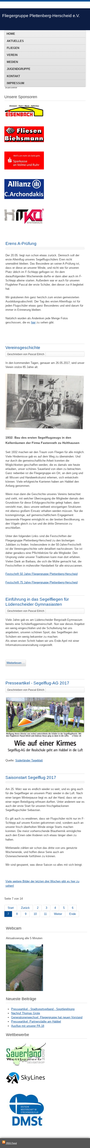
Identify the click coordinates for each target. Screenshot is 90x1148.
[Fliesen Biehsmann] (24, 141)
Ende (72, 914)
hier (33, 322)
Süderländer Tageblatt (29, 760)
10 (35, 914)
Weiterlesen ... (16, 663)
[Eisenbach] (24, 115)
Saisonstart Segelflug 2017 (30, 777)
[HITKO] (24, 223)
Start (11, 907)
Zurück (25, 907)
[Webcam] (24, 990)
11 (45, 914)
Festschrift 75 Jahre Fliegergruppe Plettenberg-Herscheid (41, 582)
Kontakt (13, 76)
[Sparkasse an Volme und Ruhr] (24, 168)
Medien (12, 62)
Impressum (15, 83)
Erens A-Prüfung (20, 243)
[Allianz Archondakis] (24, 198)
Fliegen (13, 48)
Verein (12, 55)
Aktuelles (15, 41)
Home (11, 33)
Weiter (58, 914)
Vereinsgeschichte (22, 347)
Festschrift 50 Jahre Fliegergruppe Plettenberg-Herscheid (41, 574)
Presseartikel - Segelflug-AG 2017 (37, 683)
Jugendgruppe (18, 69)
